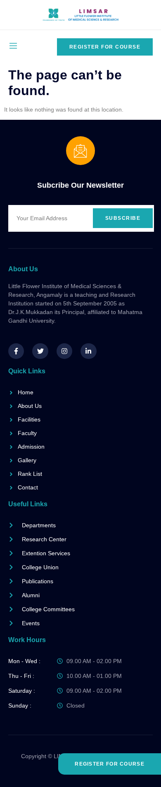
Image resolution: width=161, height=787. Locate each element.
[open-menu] (13, 46)
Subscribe (123, 218)
